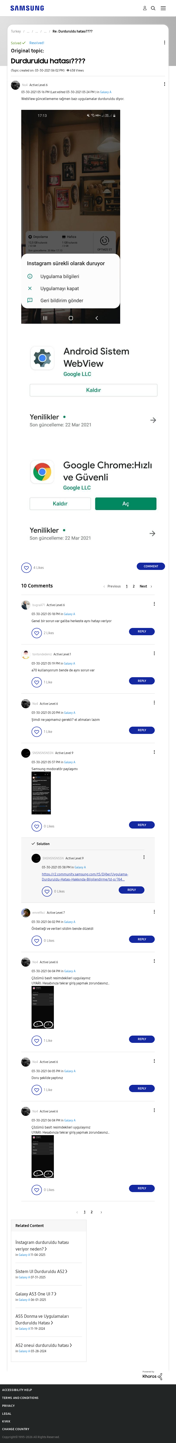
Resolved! (36, 43)
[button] (157, 84)
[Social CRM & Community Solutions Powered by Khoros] (152, 1375)
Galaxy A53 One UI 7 (34, 1294)
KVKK (6, 1421)
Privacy (8, 1406)
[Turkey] (27, 8)
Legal (6, 1414)
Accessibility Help (17, 1390)
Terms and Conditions (20, 1398)
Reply (142, 631)
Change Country (15, 1429)
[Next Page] (100, 1212)
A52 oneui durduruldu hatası (42, 1345)
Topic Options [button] (157, 42)
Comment (151, 566)
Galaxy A (105, 92)
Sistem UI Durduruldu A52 (39, 1271)
